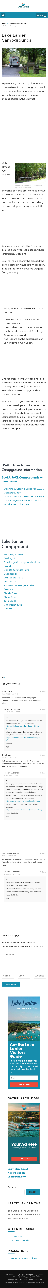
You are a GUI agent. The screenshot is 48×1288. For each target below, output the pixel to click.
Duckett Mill (10, 573)
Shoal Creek (11, 597)
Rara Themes (20, 1282)
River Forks (10, 581)
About (41, 1274)
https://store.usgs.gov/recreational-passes (23, 801)
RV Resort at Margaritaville (19, 585)
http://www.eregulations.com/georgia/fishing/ (24, 810)
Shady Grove (11, 593)
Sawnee (8, 589)
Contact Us (26, 1277)
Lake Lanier (23, 1279)
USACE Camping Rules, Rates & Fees (24, 496)
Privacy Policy (35, 1276)
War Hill (8, 608)
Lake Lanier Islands (18, 1240)
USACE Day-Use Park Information (22, 500)
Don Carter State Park (16, 569)
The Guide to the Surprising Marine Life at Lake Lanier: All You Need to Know (24, 1214)
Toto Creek (10, 600)
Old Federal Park (13, 577)
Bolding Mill (10, 558)
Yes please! (24, 1084)
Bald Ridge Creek (13, 554)
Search (12, 1187)
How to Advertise (18, 1276)
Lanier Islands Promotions (22, 1258)
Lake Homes (15, 1236)
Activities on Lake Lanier (17, 504)
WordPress (40, 1282)
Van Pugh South (13, 604)
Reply (44, 692)
